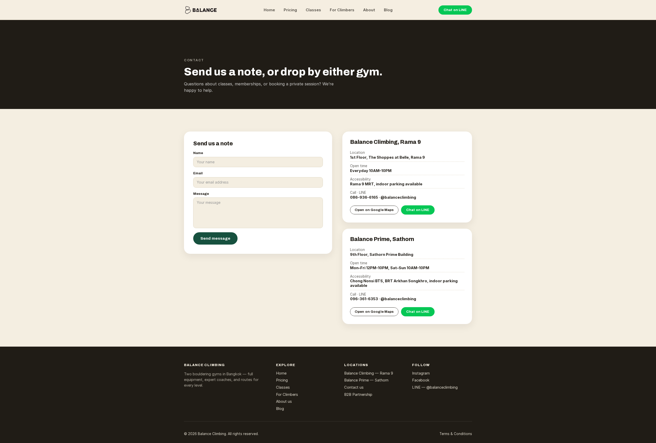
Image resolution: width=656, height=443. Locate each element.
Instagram (421, 373)
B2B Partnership (358, 394)
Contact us (354, 387)
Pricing (290, 9)
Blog (388, 9)
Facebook (420, 380)
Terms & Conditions (455, 434)
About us (284, 401)
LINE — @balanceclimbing (435, 387)
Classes (313, 9)
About (369, 9)
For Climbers (342, 9)
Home (269, 9)
